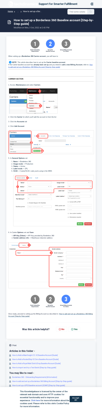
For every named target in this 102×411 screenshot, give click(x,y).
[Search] (90, 11)
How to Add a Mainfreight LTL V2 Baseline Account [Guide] (35, 355)
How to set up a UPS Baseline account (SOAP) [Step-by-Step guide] (38, 385)
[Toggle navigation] (91, 4)
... (18, 11)
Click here (35, 400)
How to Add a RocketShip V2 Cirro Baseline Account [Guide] (35, 359)
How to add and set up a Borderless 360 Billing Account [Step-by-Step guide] (42, 381)
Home (10, 11)
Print (14, 345)
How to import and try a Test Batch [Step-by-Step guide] (34, 368)
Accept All (75, 399)
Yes (75, 329)
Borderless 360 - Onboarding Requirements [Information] (34, 377)
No (62, 329)
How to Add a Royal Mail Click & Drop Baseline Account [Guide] (36, 363)
